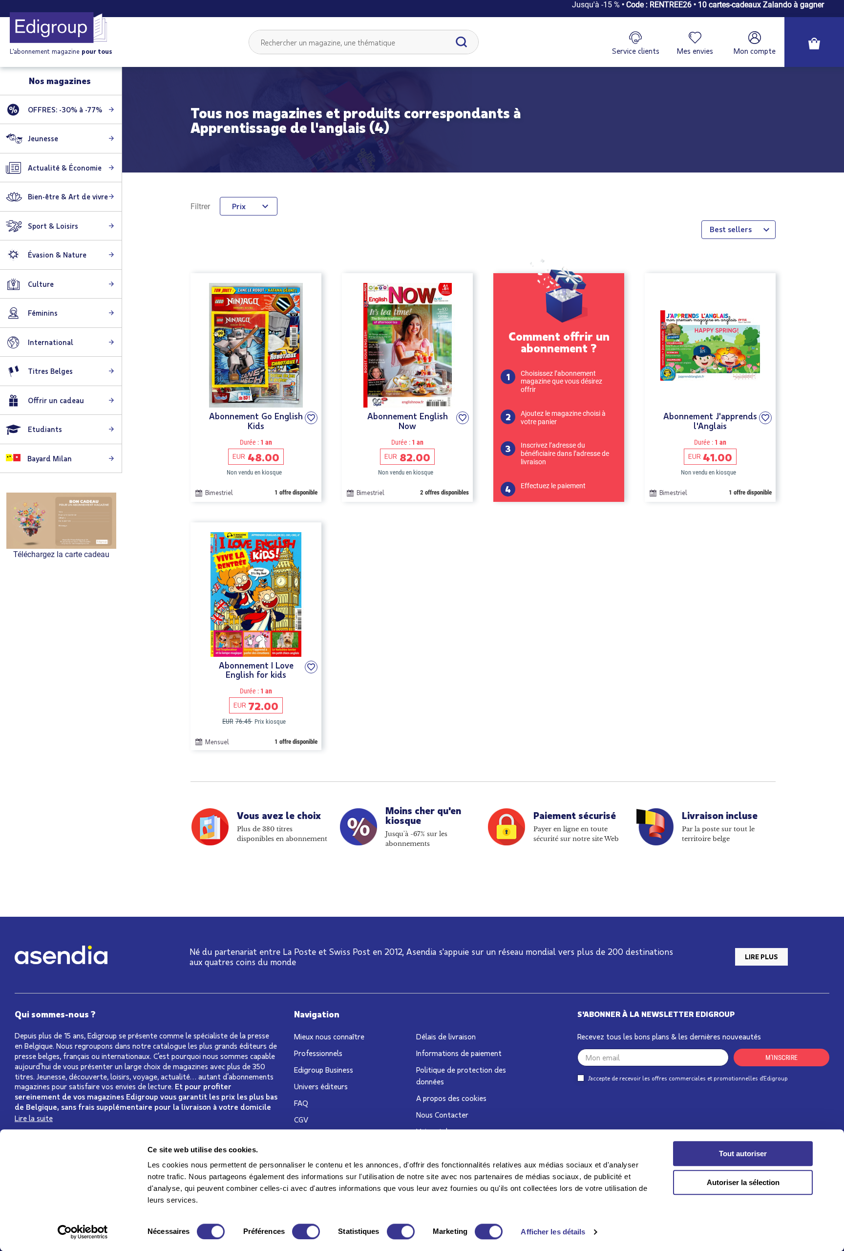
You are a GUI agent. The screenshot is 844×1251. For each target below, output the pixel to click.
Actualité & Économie (65, 167)
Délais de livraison (446, 1036)
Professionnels (318, 1052)
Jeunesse (43, 138)
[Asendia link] (61, 956)
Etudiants (45, 429)
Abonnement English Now (407, 421)
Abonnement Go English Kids (256, 421)
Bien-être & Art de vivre (68, 196)
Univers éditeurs (321, 1086)
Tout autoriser (743, 1153)
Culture (41, 284)
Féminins (43, 312)
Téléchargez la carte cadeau (61, 554)
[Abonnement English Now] (407, 345)
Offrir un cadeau (56, 400)
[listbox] (738, 229)
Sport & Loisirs (53, 225)
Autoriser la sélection (743, 1182)
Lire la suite (34, 1117)
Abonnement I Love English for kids (256, 670)
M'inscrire (781, 1057)
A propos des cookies (451, 1097)
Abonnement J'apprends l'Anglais (710, 421)
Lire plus (761, 956)
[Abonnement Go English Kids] (255, 345)
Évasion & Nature (57, 254)
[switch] (306, 1231)
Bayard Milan (48, 458)
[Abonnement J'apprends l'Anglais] (710, 345)
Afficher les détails (553, 1232)
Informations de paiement (459, 1052)
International (50, 342)
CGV (301, 1119)
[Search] (461, 42)
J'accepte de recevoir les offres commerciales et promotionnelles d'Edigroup (688, 1078)
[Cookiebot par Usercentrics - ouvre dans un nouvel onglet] (83, 1232)
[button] (311, 417)
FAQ (301, 1102)
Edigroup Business (323, 1069)
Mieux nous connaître (329, 1036)
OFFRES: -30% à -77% (65, 109)
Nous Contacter (442, 1114)
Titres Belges (50, 371)
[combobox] (364, 42)
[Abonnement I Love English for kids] (255, 594)
